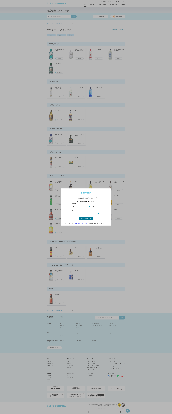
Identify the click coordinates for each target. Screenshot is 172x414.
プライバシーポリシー (82, 223)
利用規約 (75, 223)
